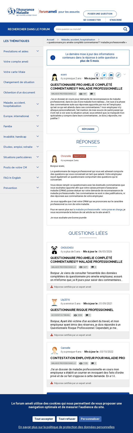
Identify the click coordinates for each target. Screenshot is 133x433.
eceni (64, 74)
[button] (66, 18)
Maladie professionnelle (63, 94)
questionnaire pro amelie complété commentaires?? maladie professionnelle (86, 259)
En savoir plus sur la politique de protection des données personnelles (67, 427)
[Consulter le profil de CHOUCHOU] (54, 253)
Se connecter (92, 20)
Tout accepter (43, 419)
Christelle (66, 156)
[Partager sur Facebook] (97, 75)
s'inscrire (116, 20)
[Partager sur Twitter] (104, 75)
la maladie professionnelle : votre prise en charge (97, 209)
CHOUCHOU (67, 247)
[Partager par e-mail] (111, 75)
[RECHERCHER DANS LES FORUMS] (125, 29)
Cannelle (65, 348)
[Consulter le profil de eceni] (54, 79)
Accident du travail (60, 315)
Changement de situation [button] (18, 82)
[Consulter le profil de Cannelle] (54, 353)
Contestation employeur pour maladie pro (87, 358)
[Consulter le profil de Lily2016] (54, 305)
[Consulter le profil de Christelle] (54, 161)
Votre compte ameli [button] (15, 61)
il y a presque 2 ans (69, 160)
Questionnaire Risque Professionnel (82, 310)
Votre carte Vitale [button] (14, 72)
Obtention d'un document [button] (19, 92)
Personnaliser (90, 419)
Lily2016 (65, 299)
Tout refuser (67, 419)
